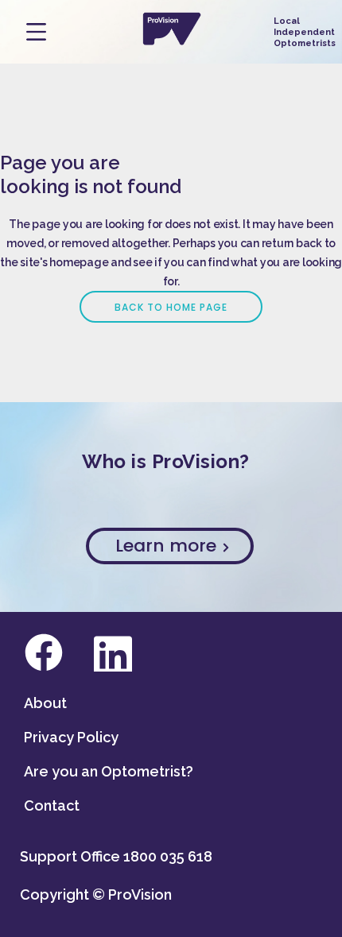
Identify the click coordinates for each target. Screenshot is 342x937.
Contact (52, 805)
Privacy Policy (71, 737)
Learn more (168, 545)
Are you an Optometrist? (108, 771)
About (45, 703)
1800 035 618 (167, 856)
